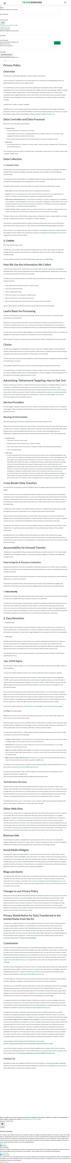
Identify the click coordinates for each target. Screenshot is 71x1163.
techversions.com (11, 230)
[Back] (0, 6)
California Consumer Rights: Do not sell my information (42, 706)
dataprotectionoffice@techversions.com (42, 114)
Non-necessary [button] (4, 1153)
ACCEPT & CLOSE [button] (35, 1119)
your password (4, 20)
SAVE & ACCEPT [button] (4, 1162)
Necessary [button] (3, 1144)
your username (4, 14)
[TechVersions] (35, 2)
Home (4, 60)
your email (2, 35)
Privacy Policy (26, 1119)
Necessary (4, 1145)
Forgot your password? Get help (8, 25)
